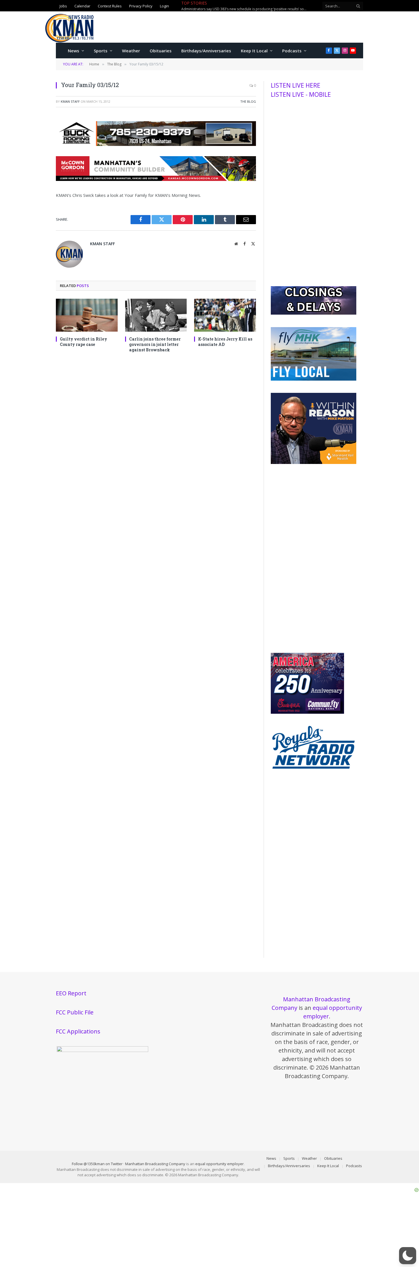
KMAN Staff (70, 101)
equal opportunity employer (219, 1163)
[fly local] (313, 379)
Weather (131, 50)
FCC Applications (78, 1031)
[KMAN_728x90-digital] (156, 179)
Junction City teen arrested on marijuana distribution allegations (232, 9)
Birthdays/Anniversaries (206, 50)
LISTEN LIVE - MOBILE (301, 94)
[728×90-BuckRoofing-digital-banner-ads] (156, 144)
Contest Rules (110, 6)
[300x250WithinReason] (313, 462)
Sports (100, 50)
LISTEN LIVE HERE (295, 85)
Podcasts (292, 50)
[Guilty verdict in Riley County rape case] (87, 315)
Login (164, 6)
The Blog (248, 101)
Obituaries (161, 50)
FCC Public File (74, 1012)
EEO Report (71, 993)
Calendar (82, 6)
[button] (407, 1255)
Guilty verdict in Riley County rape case (83, 341)
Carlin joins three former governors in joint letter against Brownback (155, 344)
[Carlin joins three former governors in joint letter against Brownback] (156, 315)
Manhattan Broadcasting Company (155, 1163)
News (73, 50)
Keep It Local (254, 50)
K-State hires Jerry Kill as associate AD (225, 341)
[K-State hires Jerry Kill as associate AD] (225, 315)
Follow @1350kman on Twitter (97, 1163)
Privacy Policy (140, 6)
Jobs (63, 6)
